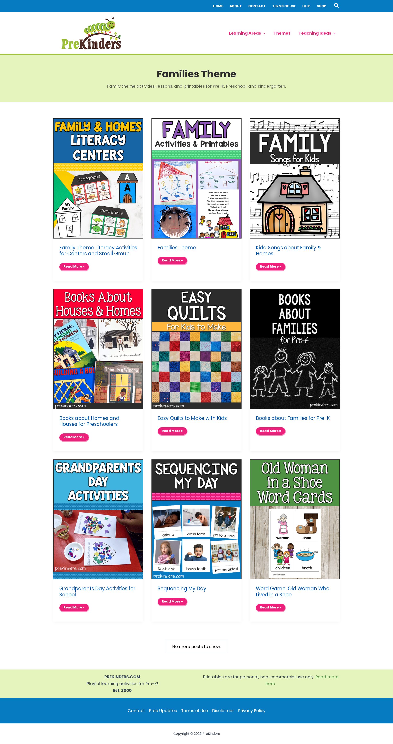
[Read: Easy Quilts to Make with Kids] (196, 349)
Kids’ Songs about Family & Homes (288, 250)
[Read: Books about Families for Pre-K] (295, 349)
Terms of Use (194, 710)
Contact (136, 710)
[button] (336, 6)
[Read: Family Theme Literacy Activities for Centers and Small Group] (98, 178)
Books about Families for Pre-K (293, 418)
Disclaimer (223, 710)
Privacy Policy (251, 710)
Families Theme (177, 247)
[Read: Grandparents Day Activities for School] (98, 519)
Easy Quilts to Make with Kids (192, 418)
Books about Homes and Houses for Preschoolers (89, 421)
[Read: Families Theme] (196, 178)
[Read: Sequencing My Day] (196, 519)
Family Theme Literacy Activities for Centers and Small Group (98, 250)
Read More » (74, 267)
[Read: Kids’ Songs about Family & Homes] (295, 178)
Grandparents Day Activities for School (97, 591)
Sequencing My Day (182, 588)
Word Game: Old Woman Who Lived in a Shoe (292, 591)
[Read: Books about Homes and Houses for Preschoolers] (98, 349)
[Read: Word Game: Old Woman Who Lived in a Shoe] (295, 519)
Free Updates (163, 710)
